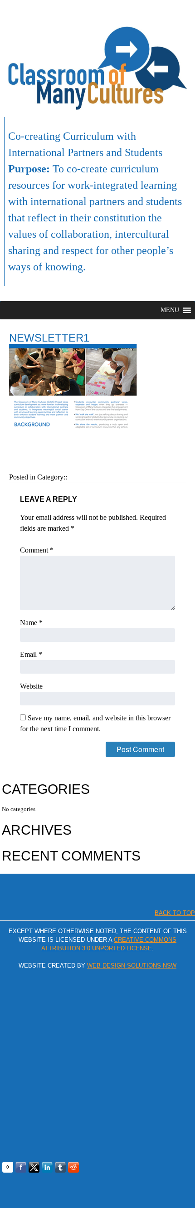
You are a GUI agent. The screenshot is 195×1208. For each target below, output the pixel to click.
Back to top (175, 913)
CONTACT (173, 10)
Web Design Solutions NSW (131, 965)
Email (31, 654)
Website (31, 686)
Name (31, 622)
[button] (170, 310)
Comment (37, 550)
